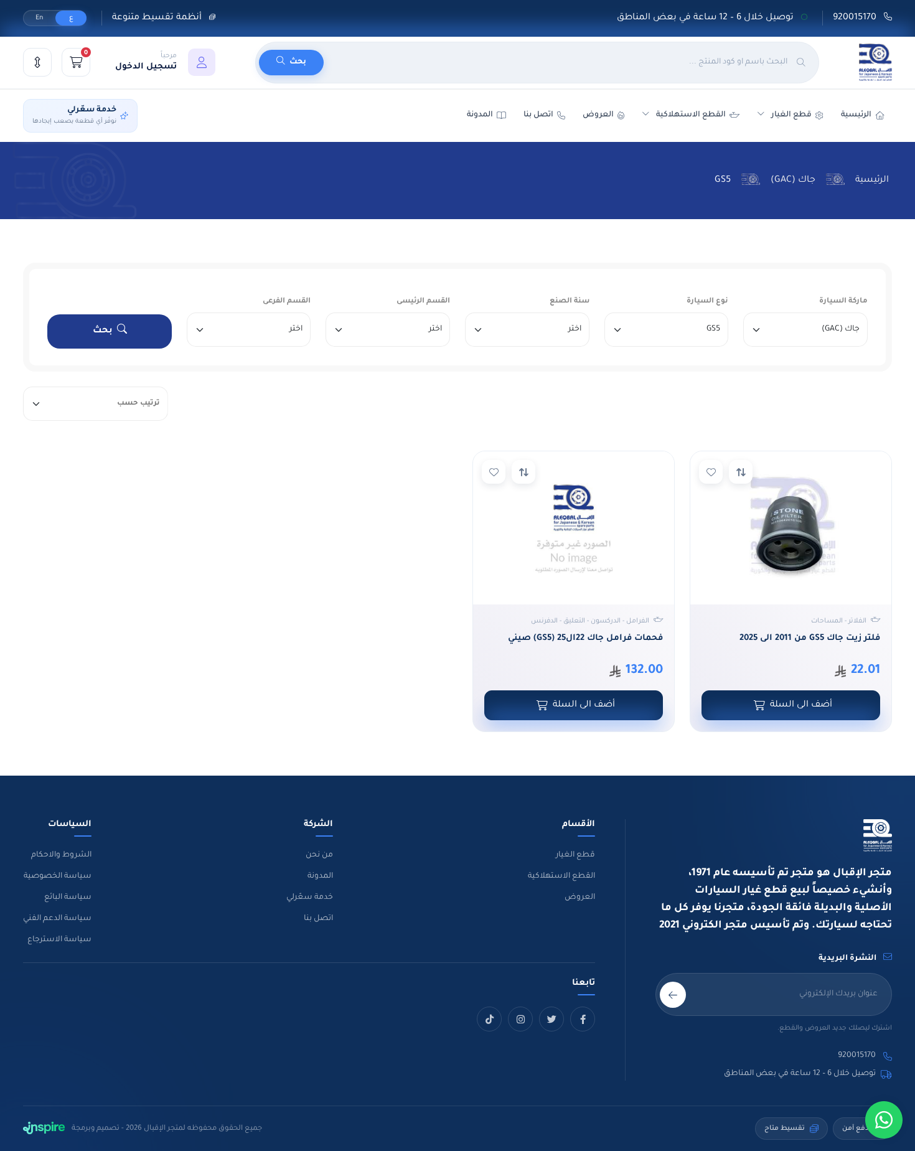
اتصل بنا (538, 115)
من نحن (319, 855)
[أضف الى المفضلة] (711, 472)
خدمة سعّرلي (309, 897)
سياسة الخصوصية (58, 876)
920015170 (856, 18)
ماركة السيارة (843, 302)
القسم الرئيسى (423, 302)
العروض (598, 115)
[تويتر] (551, 1019)
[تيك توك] (489, 1019)
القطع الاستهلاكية (691, 115)
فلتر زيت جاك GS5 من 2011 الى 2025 (809, 638)
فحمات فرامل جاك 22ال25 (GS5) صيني (585, 638)
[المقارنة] (37, 62)
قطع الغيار (575, 855)
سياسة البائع (68, 897)
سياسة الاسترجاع (59, 940)
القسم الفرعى (287, 302)
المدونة (320, 876)
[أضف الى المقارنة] (741, 472)
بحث (103, 331)
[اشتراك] (673, 995)
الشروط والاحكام (61, 855)
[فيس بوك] (582, 1019)
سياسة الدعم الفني (57, 918)
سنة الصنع (569, 302)
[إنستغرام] (520, 1019)
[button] (165, 62)
